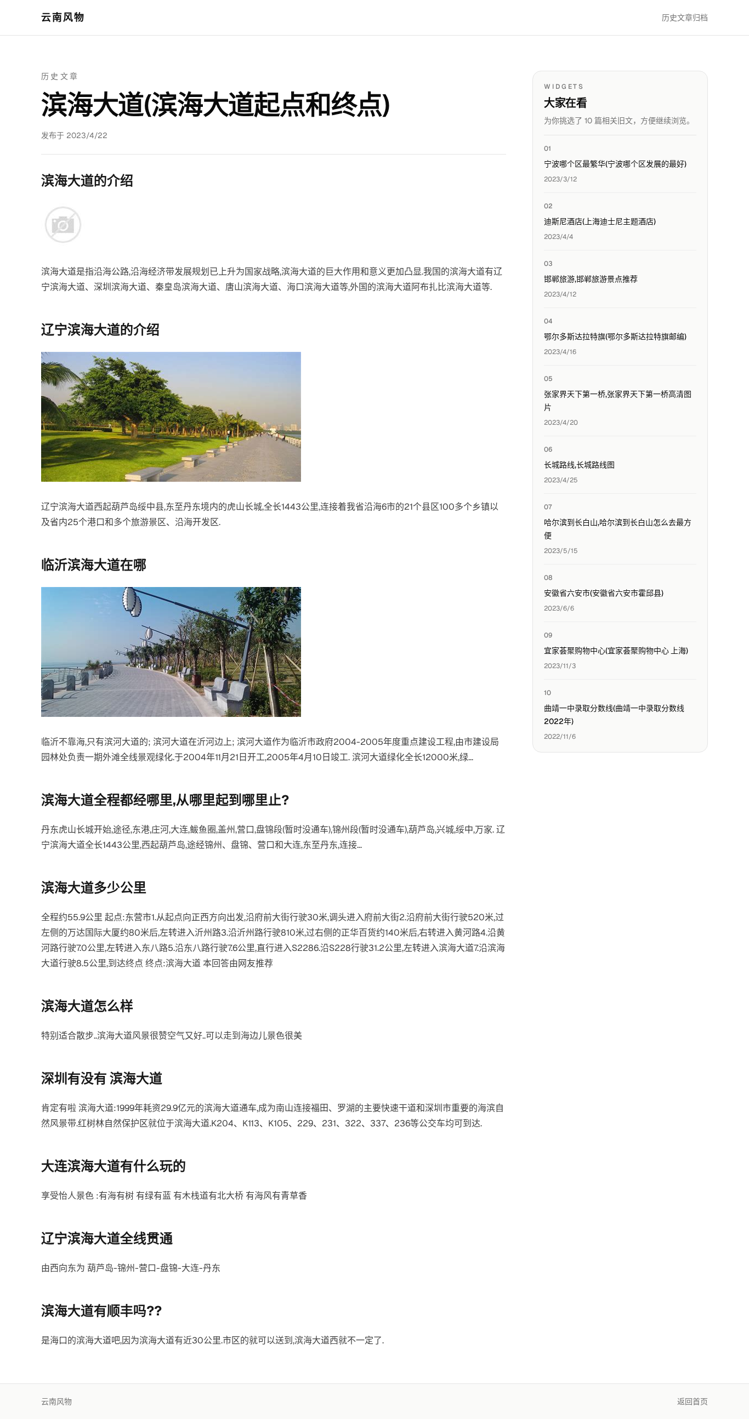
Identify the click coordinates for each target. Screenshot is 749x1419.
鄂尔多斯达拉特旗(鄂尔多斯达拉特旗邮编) (615, 336)
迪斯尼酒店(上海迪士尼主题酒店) (600, 221)
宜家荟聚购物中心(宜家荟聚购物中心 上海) (616, 651)
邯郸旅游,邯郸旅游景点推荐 (591, 279)
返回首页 (692, 1401)
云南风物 (63, 17)
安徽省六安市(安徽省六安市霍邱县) (603, 593)
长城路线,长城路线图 (579, 465)
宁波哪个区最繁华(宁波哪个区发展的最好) (615, 164)
